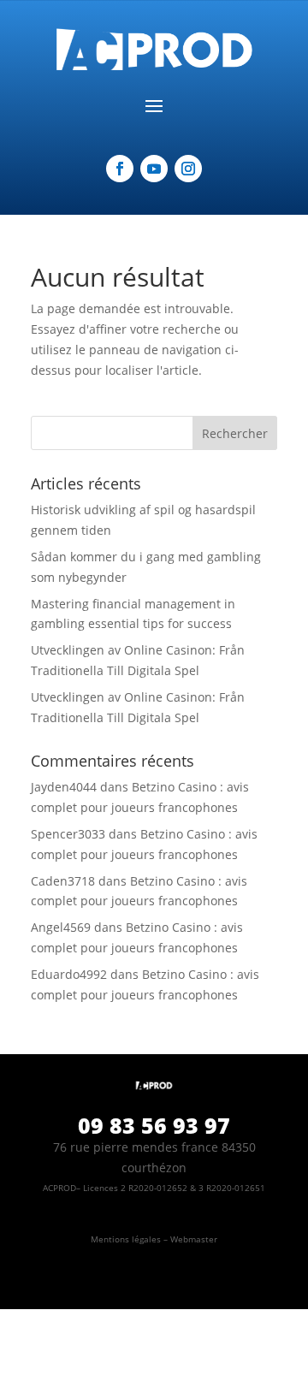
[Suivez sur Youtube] (154, 168)
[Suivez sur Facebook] (119, 168)
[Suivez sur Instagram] (188, 168)
